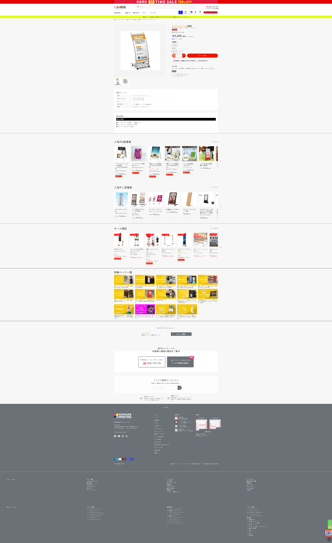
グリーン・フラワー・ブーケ (176, 517)
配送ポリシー (199, 464)
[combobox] (166, 7)
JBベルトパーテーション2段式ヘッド (200, 250)
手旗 (250, 533)
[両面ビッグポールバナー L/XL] (153, 240)
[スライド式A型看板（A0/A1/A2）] (189, 153)
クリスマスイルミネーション (96, 512)
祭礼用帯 (251, 535)
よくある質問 (157, 439)
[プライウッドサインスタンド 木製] (189, 199)
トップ (156, 417)
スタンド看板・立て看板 (135, 19)
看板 (127, 19)
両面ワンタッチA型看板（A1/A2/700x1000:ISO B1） (172, 165)
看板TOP (127, 13)
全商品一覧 (157, 450)
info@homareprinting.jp (120, 432)
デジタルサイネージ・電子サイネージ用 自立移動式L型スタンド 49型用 (206, 211)
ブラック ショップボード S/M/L (184, 250)
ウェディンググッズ (173, 519)
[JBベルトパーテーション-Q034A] (169, 240)
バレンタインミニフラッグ (255, 516)
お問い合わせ (157, 442)
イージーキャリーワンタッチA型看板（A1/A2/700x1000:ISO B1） (121, 166)
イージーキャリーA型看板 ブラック (138, 164)
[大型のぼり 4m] (121, 240)
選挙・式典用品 (252, 528)
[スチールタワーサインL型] (121, 199)
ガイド (144, 13)
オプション (144, 19)
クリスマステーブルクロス (95, 516)
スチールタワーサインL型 (121, 210)
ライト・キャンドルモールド (176, 523)
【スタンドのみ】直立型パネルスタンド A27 (137, 250)
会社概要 (156, 420)
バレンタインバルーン (254, 514)
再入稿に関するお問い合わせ (161, 445)
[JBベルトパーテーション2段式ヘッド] (201, 240)
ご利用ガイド (157, 426)
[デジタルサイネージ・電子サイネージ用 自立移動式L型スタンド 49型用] (206, 199)
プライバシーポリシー (184, 464)
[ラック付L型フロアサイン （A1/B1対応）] (138, 199)
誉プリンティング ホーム (119, 19)
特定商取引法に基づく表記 (211, 464)
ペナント (251, 531)
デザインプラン (158, 431)
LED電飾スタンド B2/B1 (172, 209)
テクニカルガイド (158, 428)
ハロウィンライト (253, 508)
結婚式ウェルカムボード (175, 510)
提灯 (250, 530)
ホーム (173, 73)
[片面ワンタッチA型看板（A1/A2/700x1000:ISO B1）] (155, 153)
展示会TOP (136, 13)
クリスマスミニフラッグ (94, 519)
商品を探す (117, 13)
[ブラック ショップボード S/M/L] (185, 240)
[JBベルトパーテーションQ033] (216, 240)
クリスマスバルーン (93, 517)
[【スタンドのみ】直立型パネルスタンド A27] (137, 240)
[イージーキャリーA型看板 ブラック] (138, 153)
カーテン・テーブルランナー (176, 508)
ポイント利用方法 (158, 436)
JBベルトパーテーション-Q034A (168, 250)
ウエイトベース (151, 19)
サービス (153, 13)
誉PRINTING (121, 464)
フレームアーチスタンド (175, 514)
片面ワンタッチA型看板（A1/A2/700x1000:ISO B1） (155, 165)
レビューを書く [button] (181, 334)
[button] (200, 12)
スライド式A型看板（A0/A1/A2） (188, 164)
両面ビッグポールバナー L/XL (152, 250)
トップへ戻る (165, 407)
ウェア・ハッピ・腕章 (254, 523)
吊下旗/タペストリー (254, 521)
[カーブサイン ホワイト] (155, 199)
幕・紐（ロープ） (253, 524)
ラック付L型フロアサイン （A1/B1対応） (138, 210)
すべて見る (214, 142)
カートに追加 (202, 55)
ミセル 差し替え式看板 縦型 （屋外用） (206, 164)
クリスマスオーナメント (94, 508)
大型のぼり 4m (118, 249)
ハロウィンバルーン (253, 510)
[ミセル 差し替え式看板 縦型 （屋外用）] (206, 153)
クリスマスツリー (93, 510)
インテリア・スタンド (174, 521)
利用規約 (193, 464)
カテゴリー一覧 (158, 447)
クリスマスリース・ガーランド (96, 514)
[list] (140, 51)
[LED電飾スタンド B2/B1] (172, 199)
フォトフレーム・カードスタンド (177, 512)
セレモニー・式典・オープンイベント (258, 526)
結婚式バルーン (172, 516)
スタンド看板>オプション (179, 73)
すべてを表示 (214, 228)
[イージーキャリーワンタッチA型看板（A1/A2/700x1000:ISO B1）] (121, 153)
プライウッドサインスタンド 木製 (189, 210)
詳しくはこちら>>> (183, 17)
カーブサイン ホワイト (155, 209)
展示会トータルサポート (160, 434)
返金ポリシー (174, 464)
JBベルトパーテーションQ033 (216, 250)
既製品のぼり (252, 519)
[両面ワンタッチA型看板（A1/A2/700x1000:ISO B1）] (172, 153)
